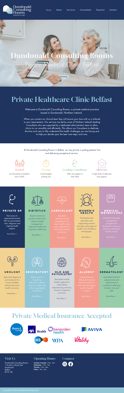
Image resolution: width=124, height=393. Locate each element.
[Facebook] (70, 364)
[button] (59, 10)
